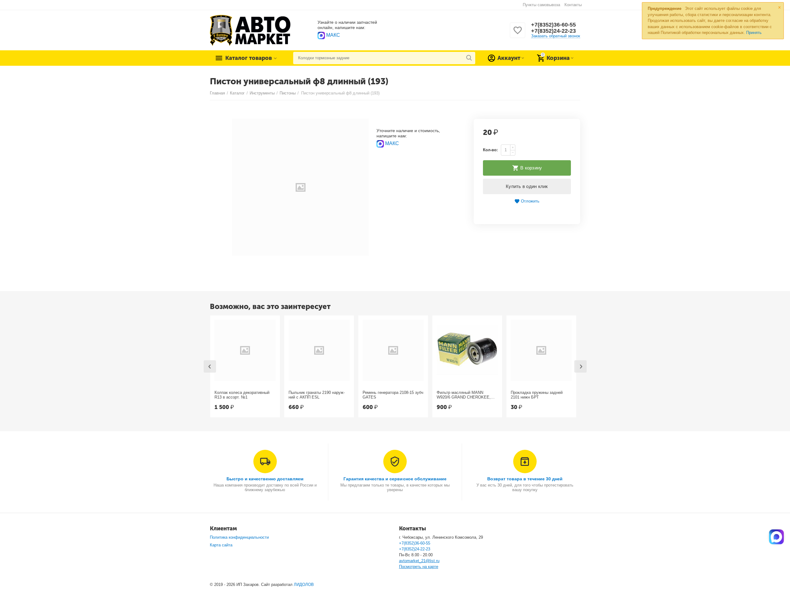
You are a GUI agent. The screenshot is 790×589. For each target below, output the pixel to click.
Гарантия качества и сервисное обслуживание (394, 478)
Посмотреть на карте (418, 566)
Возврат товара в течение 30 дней (525, 478)
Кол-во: (490, 150)
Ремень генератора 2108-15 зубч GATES (393, 395)
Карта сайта (221, 545)
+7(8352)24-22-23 (553, 31)
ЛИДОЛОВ (304, 584)
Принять (754, 32)
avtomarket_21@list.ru (419, 560)
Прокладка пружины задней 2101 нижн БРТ (537, 395)
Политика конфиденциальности (239, 537)
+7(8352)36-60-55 (553, 25)
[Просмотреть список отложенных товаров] (517, 33)
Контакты (573, 4)
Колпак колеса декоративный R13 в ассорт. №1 (241, 395)
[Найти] (469, 58)
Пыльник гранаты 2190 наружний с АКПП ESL (317, 395)
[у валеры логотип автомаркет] (250, 29)
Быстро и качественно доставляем (265, 478)
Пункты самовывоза (541, 4)
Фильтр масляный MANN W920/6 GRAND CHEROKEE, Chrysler (464, 395)
